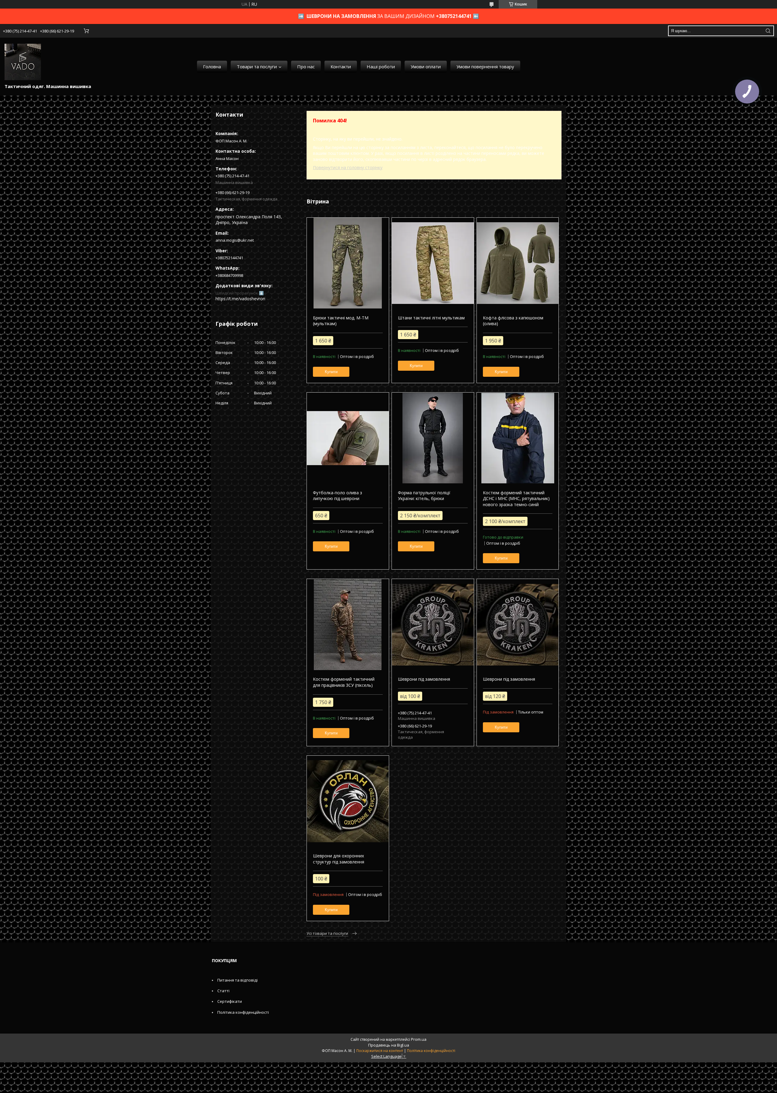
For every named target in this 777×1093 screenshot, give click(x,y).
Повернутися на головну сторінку (347, 167)
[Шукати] (767, 31)
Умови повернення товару (485, 66)
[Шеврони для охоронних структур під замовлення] (347, 801)
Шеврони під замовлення (424, 679)
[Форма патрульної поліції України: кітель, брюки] (432, 438)
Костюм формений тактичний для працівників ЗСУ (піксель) (344, 682)
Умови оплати (426, 66)
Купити (331, 371)
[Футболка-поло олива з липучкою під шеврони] (347, 438)
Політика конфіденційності (243, 1012)
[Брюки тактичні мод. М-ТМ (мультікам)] (347, 263)
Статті (223, 990)
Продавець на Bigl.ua (388, 1045)
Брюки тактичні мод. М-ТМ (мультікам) (340, 321)
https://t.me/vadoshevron (240, 298)
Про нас (306, 66)
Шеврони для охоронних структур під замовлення (338, 859)
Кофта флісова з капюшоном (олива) (513, 321)
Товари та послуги (257, 66)
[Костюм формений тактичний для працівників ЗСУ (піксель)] (347, 624)
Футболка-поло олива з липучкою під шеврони (337, 496)
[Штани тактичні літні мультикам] (432, 263)
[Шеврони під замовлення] (432, 624)
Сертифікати (229, 1001)
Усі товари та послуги (327, 933)
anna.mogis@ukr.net (234, 240)
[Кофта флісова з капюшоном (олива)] (517, 263)
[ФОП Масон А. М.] (23, 62)
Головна (212, 66)
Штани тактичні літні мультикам (431, 318)
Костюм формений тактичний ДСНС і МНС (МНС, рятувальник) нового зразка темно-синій (516, 498)
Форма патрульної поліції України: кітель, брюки (424, 496)
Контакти (341, 66)
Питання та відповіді (237, 980)
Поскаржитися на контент (379, 1050)
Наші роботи (381, 66)
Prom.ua (418, 1039)
